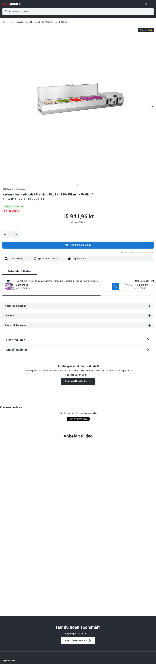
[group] (19, 271)
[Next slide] (152, 106)
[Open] (152, 3)
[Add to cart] (115, 286)
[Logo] (11, 3)
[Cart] (145, 3)
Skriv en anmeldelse (78, 419)
